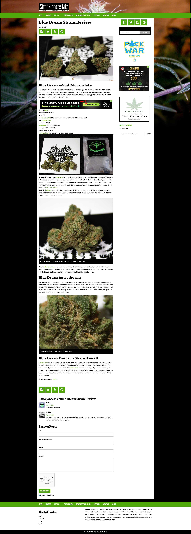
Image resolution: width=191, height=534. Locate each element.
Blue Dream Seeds (44, 133)
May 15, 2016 (50, 415)
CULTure (57, 15)
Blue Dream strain (50, 267)
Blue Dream (59, 177)
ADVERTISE (97, 15)
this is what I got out (51, 188)
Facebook (42, 31)
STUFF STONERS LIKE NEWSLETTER (135, 29)
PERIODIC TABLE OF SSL (83, 15)
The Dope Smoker (124, 128)
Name (40, 431)
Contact (106, 15)
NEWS (40, 15)
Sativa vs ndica (42, 125)
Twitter (48, 31)
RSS (55, 31)
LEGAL (40, 521)
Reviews (48, 15)
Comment (41, 456)
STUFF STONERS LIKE (54, 7)
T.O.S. (40, 524)
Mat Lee (46, 110)
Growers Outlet (46, 118)
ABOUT (41, 516)
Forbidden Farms (46, 120)
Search (149, 134)
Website (41, 448)
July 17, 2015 (49, 405)
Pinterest (62, 31)
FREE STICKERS (68, 15)
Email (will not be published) (45, 439)
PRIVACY (41, 519)
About (114, 15)
